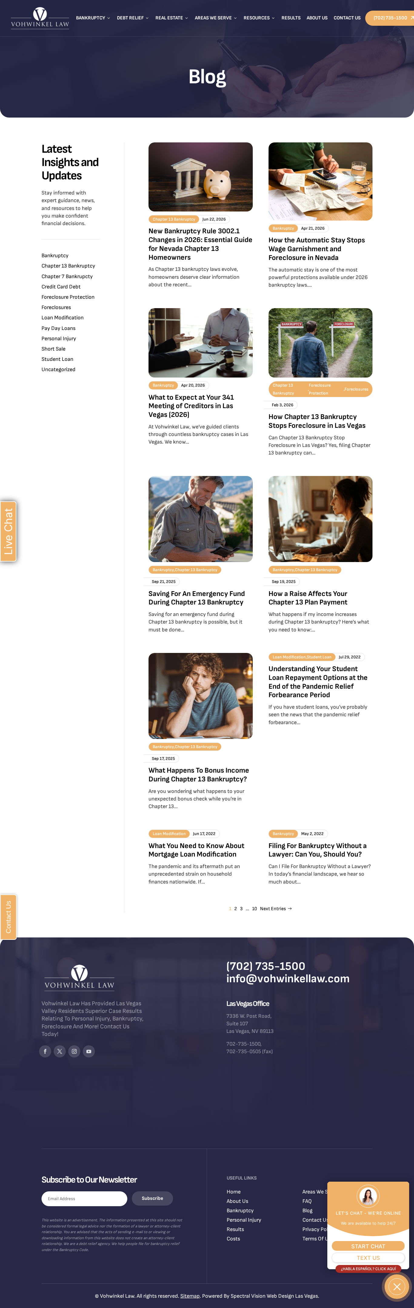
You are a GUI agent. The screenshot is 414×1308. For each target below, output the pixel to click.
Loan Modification (63, 318)
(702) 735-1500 (265, 966)
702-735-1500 (243, 1044)
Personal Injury (59, 338)
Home (234, 1192)
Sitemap (190, 1296)
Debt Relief (133, 18)
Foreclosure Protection (68, 297)
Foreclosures (56, 307)
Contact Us (347, 18)
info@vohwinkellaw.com (288, 979)
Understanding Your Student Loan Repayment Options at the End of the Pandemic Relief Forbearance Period (318, 681)
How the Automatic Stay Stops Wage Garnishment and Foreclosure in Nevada (317, 249)
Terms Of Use (318, 1239)
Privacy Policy (318, 1229)
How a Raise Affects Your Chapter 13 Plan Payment (308, 598)
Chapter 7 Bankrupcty (67, 276)
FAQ (307, 1201)
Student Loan (57, 359)
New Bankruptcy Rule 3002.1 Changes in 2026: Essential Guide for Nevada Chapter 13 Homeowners (200, 244)
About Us (317, 18)
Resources (259, 18)
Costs (233, 1239)
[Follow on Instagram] (74, 1051)
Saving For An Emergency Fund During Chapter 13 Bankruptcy (197, 598)
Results (291, 18)
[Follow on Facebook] (45, 1051)
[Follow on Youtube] (89, 1051)
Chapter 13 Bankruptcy (68, 266)
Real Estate (172, 18)
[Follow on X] (60, 1051)
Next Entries (273, 909)
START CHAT (368, 1246)
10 (254, 909)
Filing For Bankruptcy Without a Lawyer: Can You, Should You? (318, 850)
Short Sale (53, 349)
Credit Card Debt (61, 287)
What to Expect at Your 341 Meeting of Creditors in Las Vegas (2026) (191, 406)
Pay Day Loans (58, 328)
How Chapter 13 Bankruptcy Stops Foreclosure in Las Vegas (317, 421)
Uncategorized (58, 369)
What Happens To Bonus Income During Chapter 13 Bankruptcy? (199, 775)
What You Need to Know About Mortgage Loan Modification (196, 850)
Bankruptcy (93, 18)
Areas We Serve (216, 18)
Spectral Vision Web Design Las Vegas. (275, 1296)
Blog (307, 1210)
